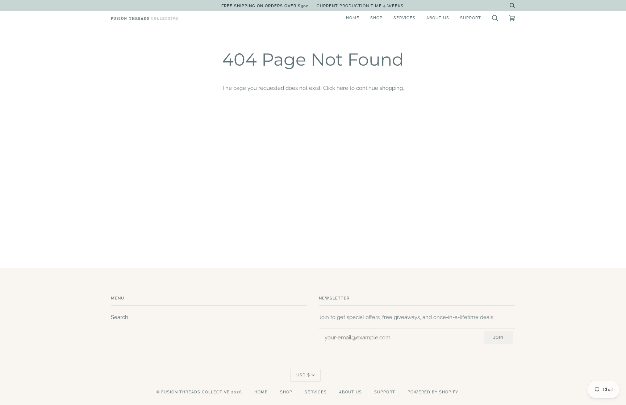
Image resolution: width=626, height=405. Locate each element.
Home (261, 392)
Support (384, 392)
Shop (286, 392)
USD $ (303, 375)
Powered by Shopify (433, 392)
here (342, 88)
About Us (350, 392)
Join (498, 337)
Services (316, 392)
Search (119, 317)
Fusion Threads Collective (195, 392)
